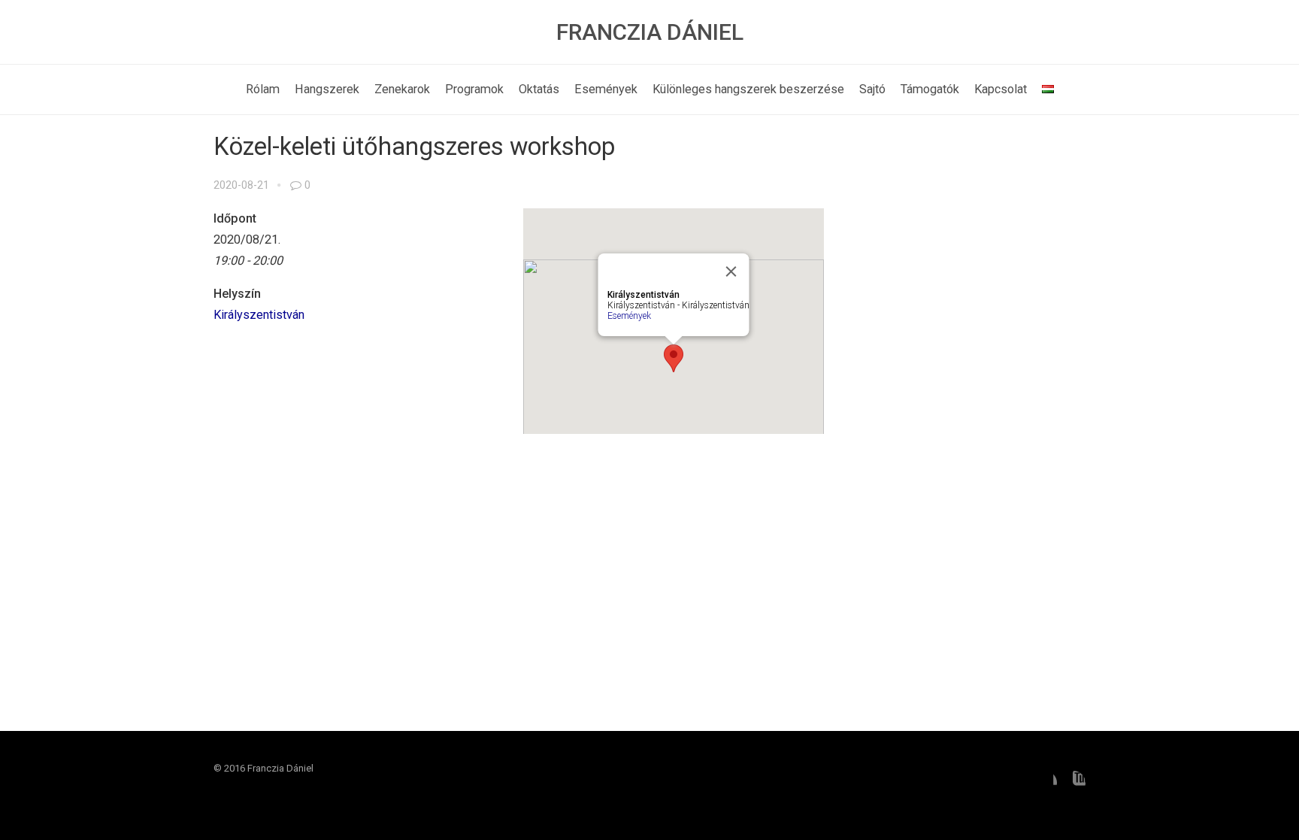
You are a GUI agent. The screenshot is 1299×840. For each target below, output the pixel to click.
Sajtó (872, 89)
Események (605, 89)
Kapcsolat (1000, 89)
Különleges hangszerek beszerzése (748, 89)
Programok (474, 89)
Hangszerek (327, 89)
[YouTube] (1073, 783)
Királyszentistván (258, 315)
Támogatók (930, 89)
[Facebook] (1045, 783)
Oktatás (539, 89)
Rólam (263, 89)
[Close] (731, 271)
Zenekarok (402, 89)
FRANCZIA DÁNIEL (649, 32)
